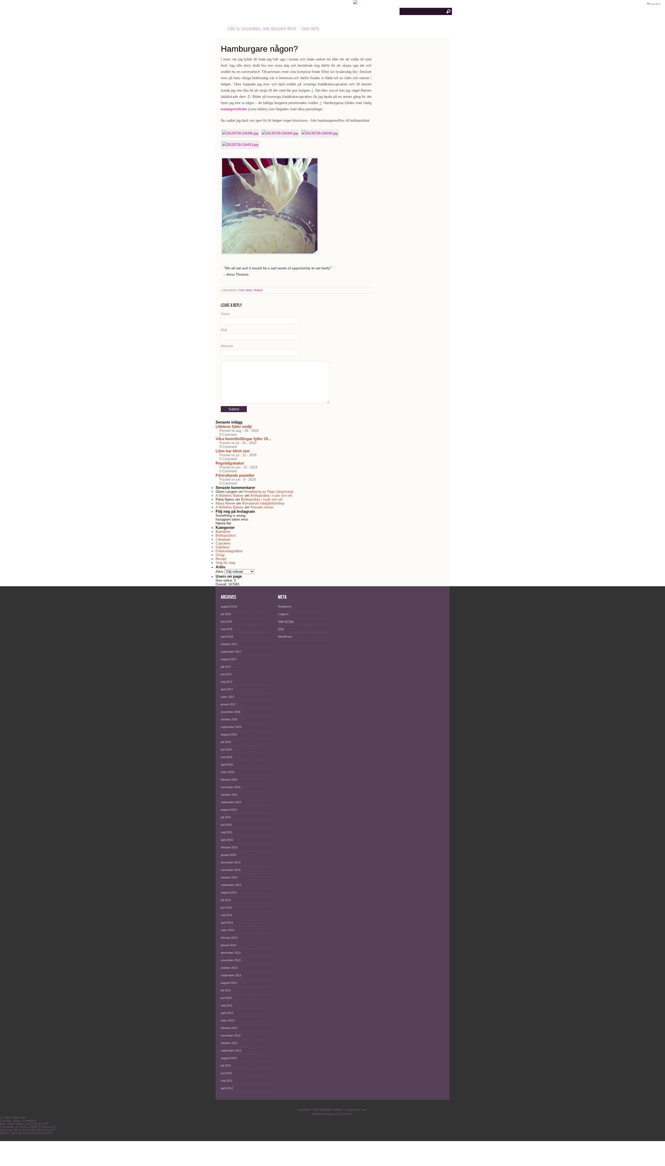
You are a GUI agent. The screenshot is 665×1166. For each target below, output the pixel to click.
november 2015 (231, 787)
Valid (286, 621)
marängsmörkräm (234, 109)
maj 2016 (226, 757)
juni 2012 (226, 1073)
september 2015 (231, 802)
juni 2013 (226, 997)
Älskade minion (262, 507)
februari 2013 (229, 1027)
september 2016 (231, 726)
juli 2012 (226, 1065)
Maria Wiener (225, 503)
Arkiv (219, 572)
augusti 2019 (229, 606)
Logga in (283, 614)
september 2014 (231, 885)
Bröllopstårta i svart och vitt (271, 495)
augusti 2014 (229, 892)
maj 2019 (226, 629)
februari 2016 (229, 779)
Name (225, 314)
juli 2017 (226, 666)
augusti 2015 (229, 809)
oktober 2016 (229, 719)
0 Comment (228, 435)
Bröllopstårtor (226, 535)
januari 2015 (228, 854)
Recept (221, 559)
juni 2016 (226, 749)
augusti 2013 (229, 982)
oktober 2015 (229, 794)
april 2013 (227, 1012)
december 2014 (231, 862)
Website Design (322, 1113)
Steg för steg (225, 563)
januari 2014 (228, 945)
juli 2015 (226, 817)
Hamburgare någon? (259, 48)
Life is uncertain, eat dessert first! (261, 28)
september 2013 (231, 975)
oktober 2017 (229, 644)
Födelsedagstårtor (229, 551)
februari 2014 (229, 937)
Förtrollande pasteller (235, 475)
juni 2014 (226, 907)
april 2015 (227, 839)
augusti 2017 (229, 659)
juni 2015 (226, 824)
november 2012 (231, 1035)
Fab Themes (344, 1113)
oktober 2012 (229, 1043)
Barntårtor (223, 532)
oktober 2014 (229, 877)
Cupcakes (245, 290)
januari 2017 (228, 704)
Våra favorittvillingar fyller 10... (243, 439)
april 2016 (227, 764)
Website (227, 346)
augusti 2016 (229, 734)
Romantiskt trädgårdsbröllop (263, 503)
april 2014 (227, 922)
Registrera (284, 606)
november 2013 (231, 960)
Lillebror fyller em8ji (234, 426)
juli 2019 (226, 614)
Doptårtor (222, 547)
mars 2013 (227, 1020)
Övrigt (258, 290)
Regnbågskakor (230, 463)
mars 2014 (227, 930)
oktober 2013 (229, 967)
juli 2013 (226, 990)
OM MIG (310, 28)
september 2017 (231, 651)
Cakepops (223, 539)
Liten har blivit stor (233, 451)
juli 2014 (226, 900)
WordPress (285, 636)
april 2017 (227, 689)
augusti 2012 (229, 1058)
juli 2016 (226, 742)
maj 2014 (226, 915)
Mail (224, 330)
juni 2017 (226, 674)
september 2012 (231, 1050)
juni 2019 (226, 621)
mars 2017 (227, 696)
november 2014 (231, 869)
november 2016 (231, 711)
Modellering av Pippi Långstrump (268, 492)
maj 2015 (226, 832)
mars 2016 (227, 772)
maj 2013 (226, 1005)
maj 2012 (226, 1080)
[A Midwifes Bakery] (219, 28)
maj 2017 (226, 681)
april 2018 (227, 636)
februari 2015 (229, 847)
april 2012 (227, 1088)
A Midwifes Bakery (256, 10)
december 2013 (231, 952)
